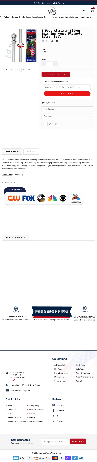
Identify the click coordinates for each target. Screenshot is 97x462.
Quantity (45, 59)
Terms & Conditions (36, 421)
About (10, 406)
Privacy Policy (34, 406)
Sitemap (32, 417)
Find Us (13, 380)
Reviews (31, 151)
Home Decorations (61, 373)
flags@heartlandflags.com (20, 390)
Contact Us (12, 409)
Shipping (32, 413)
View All (79, 381)
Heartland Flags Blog (15, 417)
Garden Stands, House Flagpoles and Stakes (30, 17)
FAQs (10, 413)
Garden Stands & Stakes (85, 377)
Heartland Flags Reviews (17, 421)
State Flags (80, 369)
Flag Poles (4, 17)
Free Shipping (49, 109)
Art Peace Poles (60, 365)
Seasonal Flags (60, 381)
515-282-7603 (34, 385)
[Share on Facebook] (44, 124)
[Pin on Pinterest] (55, 124)
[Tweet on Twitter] (49, 124)
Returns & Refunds (36, 409)
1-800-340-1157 (17, 385)
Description (12, 151)
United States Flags (83, 373)
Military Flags (59, 377)
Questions (48, 116)
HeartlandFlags (44, 453)
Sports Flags (80, 365)
